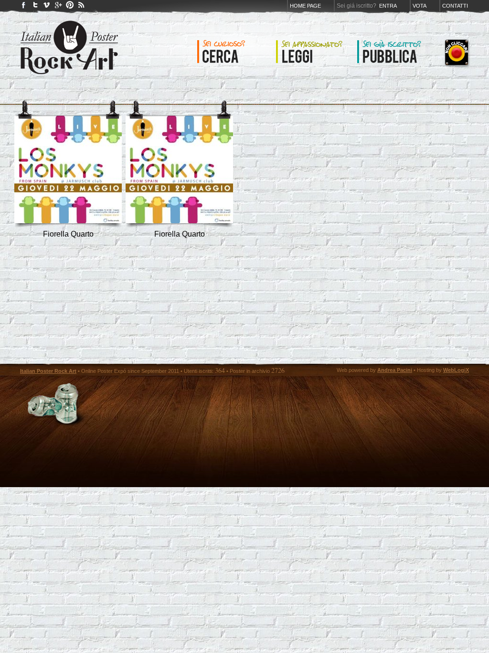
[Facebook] (24, 7)
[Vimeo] (47, 7)
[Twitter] (35, 7)
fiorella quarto (68, 234)
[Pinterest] (69, 7)
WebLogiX (456, 370)
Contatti (455, 6)
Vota (419, 6)
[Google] (58, 7)
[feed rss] (81, 7)
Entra (388, 6)
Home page (305, 6)
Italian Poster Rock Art (48, 371)
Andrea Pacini (394, 370)
